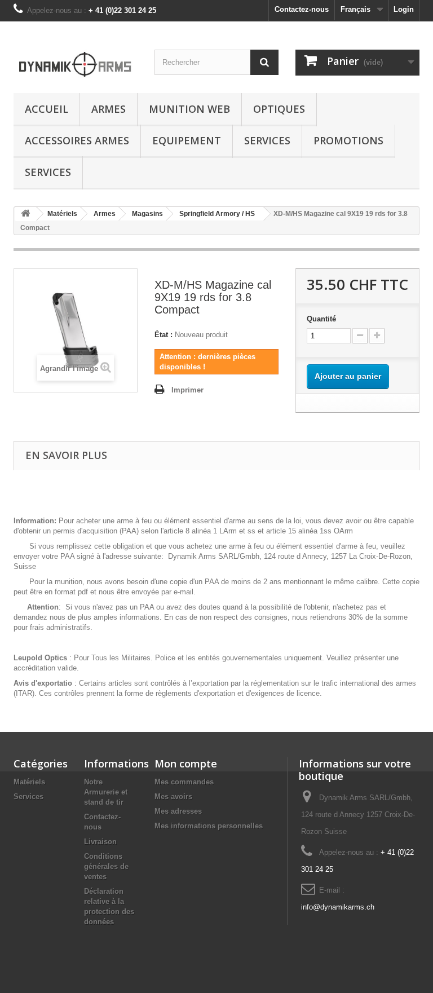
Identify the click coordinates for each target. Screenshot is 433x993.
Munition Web (189, 109)
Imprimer (187, 390)
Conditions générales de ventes (106, 866)
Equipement (186, 140)
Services (267, 140)
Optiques (279, 109)
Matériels (29, 782)
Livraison (100, 841)
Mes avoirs (173, 796)
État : (163, 334)
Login (404, 9)
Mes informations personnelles (208, 826)
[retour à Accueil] (25, 214)
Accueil (46, 109)
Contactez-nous (302, 9)
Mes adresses (178, 811)
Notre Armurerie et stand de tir (105, 792)
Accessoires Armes (77, 140)
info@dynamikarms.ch (337, 907)
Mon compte (185, 763)
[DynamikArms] (76, 61)
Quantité (321, 319)
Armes (108, 109)
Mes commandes (184, 782)
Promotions (348, 140)
